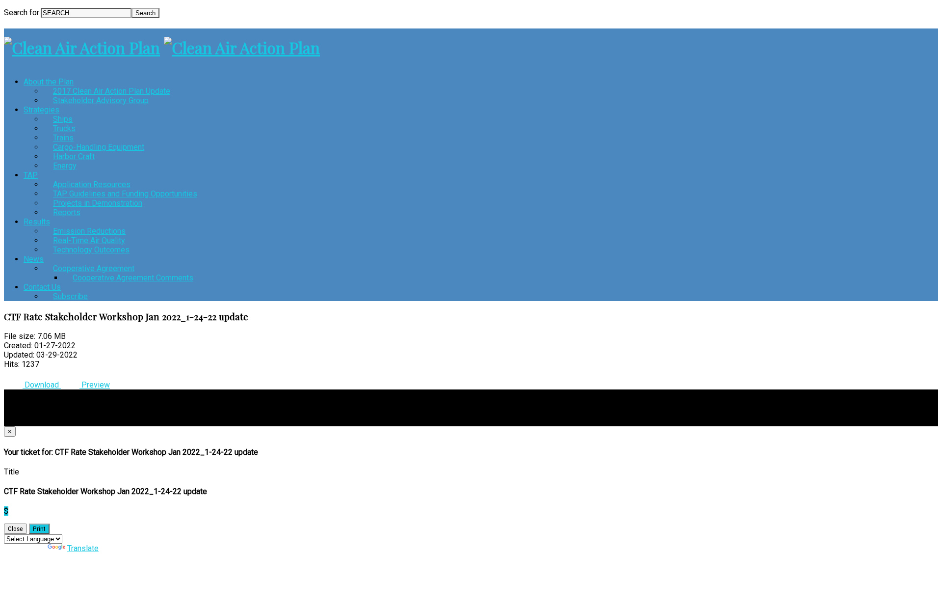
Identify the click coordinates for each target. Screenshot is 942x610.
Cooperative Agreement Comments (133, 277)
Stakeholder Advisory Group (101, 100)
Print (39, 528)
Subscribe (70, 296)
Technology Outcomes (91, 249)
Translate (83, 548)
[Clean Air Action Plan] (82, 47)
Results (37, 221)
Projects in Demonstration (97, 203)
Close (15, 528)
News (34, 259)
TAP (31, 175)
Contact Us (42, 287)
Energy (65, 165)
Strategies (41, 109)
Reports (66, 212)
